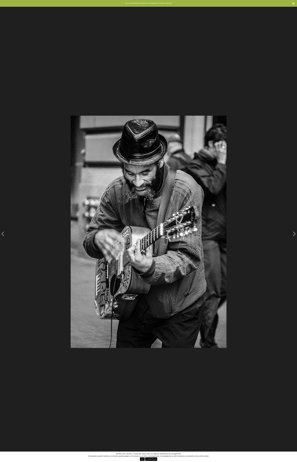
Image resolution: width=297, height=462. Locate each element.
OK (142, 459)
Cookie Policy (151, 459)
